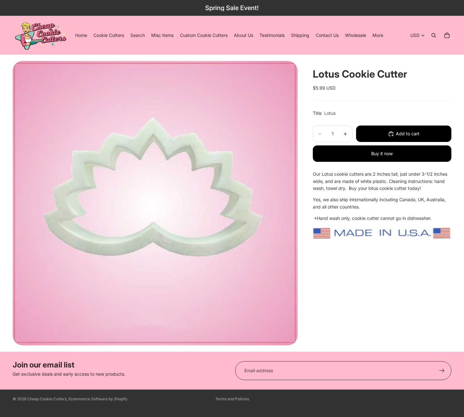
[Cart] (447, 35)
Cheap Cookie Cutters (47, 398)
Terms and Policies (232, 398)
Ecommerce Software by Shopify (98, 398)
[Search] (434, 35)
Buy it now (382, 153)
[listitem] (377, 35)
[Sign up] (442, 370)
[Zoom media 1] (155, 203)
